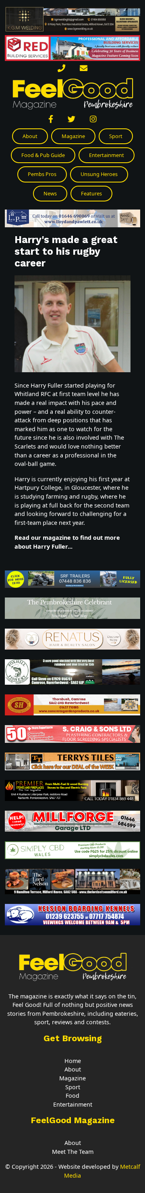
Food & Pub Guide (43, 155)
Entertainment (106, 155)
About (30, 136)
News (50, 193)
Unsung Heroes (99, 174)
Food (72, 1095)
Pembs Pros (42, 174)
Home (72, 1061)
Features (91, 193)
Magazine (73, 136)
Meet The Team (72, 1151)
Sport (115, 136)
